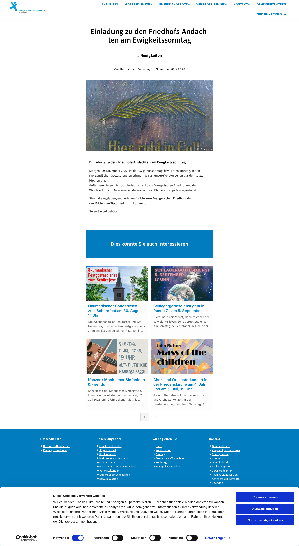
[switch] (117, 538)
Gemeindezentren (271, 4)
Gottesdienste (137, 4)
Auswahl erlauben (265, 508)
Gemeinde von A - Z (271, 13)
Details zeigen (215, 538)
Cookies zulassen (265, 497)
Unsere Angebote (173, 4)
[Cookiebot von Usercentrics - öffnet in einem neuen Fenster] (26, 538)
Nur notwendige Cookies (265, 520)
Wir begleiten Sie (210, 4)
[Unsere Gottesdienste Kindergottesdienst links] (151, 4)
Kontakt (241, 4)
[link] (139, 4)
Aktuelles (110, 4)
